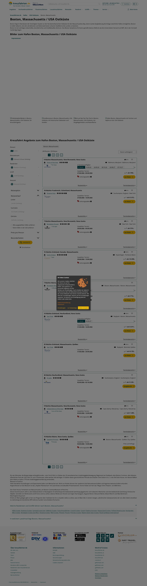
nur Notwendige (72, 308)
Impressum (61, 304)
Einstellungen (62, 308)
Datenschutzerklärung (64, 302)
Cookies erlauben (83, 308)
